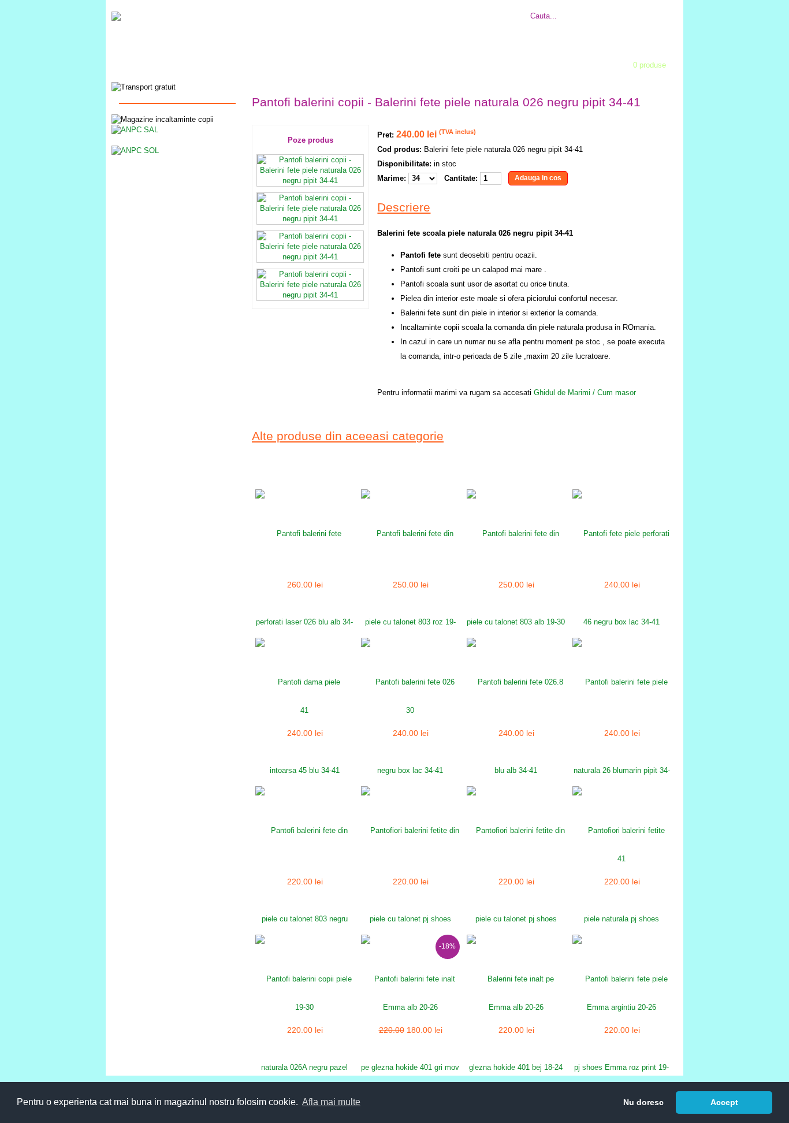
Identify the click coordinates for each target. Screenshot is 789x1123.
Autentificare (340, 61)
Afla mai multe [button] (331, 1102)
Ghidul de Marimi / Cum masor (585, 392)
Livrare (390, 9)
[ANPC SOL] (135, 150)
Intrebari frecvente (342, 9)
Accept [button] (724, 1102)
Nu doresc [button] (643, 1102)
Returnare (424, 9)
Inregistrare (414, 61)
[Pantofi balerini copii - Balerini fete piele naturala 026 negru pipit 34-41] (310, 180)
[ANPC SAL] (134, 129)
